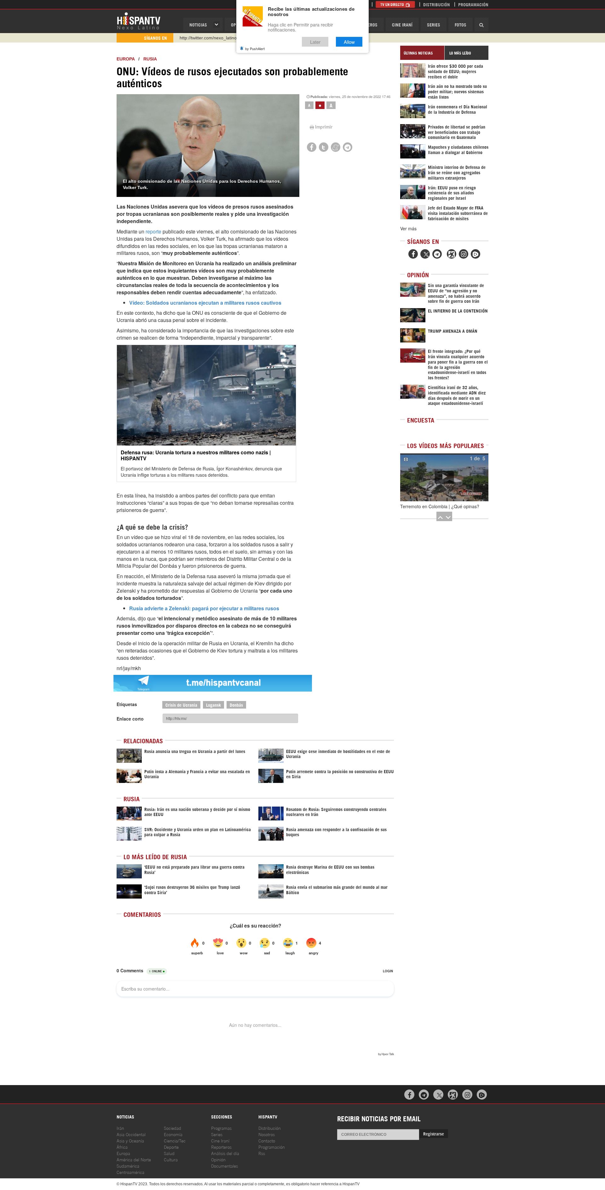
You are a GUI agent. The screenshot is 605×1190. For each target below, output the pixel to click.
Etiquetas (127, 704)
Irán (120, 1128)
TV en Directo (392, 4)
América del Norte (134, 1159)
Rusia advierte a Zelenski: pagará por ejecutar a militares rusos (204, 608)
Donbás (236, 705)
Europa (126, 58)
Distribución (436, 4)
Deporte (171, 1147)
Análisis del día (225, 1153)
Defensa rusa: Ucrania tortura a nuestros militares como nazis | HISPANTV (196, 455)
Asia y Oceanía (130, 1140)
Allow (349, 41)
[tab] (422, 53)
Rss (261, 1153)
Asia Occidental (131, 1134)
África (122, 1147)
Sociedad (172, 1128)
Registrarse (433, 1133)
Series (433, 24)
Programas (221, 1128)
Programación (473, 4)
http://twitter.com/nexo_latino (208, 37)
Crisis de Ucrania (181, 705)
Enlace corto (130, 719)
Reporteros (221, 1147)
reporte (153, 231)
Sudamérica (128, 1165)
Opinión (218, 1159)
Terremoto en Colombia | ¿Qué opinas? (439, 506)
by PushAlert (255, 48)
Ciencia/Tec (175, 1140)
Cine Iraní (402, 24)
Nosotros (266, 1134)
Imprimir (323, 127)
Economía (173, 1134)
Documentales (224, 1165)
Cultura (171, 1159)
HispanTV (139, 20)
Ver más (408, 228)
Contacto (266, 1140)
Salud (169, 1153)
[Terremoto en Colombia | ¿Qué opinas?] (444, 477)
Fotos (460, 24)
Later (315, 41)
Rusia (150, 58)
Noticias (198, 24)
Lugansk (213, 705)
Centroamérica (130, 1172)
